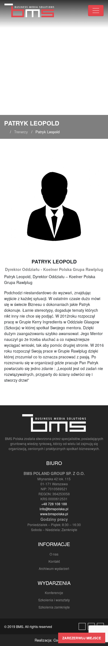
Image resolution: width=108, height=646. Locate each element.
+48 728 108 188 (54, 503)
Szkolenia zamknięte (54, 607)
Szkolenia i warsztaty (54, 599)
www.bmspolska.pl (54, 513)
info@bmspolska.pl (54, 508)
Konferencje (54, 592)
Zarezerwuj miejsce (81, 637)
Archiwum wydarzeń (54, 568)
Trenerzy (21, 131)
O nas (54, 554)
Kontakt (54, 561)
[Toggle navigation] (96, 10)
